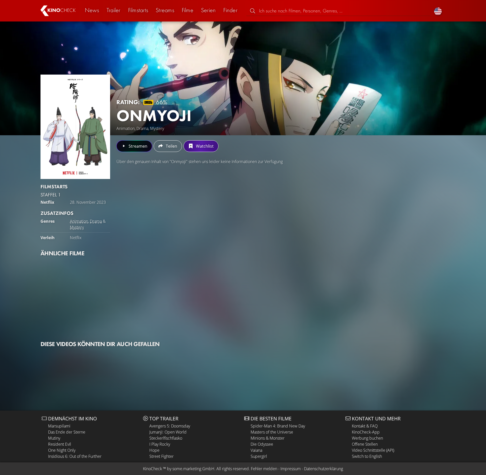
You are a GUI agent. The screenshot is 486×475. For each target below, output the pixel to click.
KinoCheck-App (366, 432)
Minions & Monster (268, 438)
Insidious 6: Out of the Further (75, 456)
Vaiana (256, 450)
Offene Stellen (365, 444)
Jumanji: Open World (168, 432)
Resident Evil (59, 444)
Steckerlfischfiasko (165, 438)
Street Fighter (161, 456)
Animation (79, 221)
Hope (154, 450)
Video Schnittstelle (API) (373, 450)
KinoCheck (152, 468)
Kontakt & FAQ (365, 425)
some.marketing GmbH (193, 468)
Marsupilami (59, 425)
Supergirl (259, 456)
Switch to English (367, 456)
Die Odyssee (262, 444)
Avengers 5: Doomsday (169, 425)
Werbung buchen (367, 438)
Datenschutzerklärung (323, 468)
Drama (96, 221)
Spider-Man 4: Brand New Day (278, 425)
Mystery (77, 227)
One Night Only (61, 450)
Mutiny (54, 438)
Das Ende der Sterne (66, 432)
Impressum (290, 468)
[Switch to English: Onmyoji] (438, 10)
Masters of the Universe (272, 432)
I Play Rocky (159, 444)
